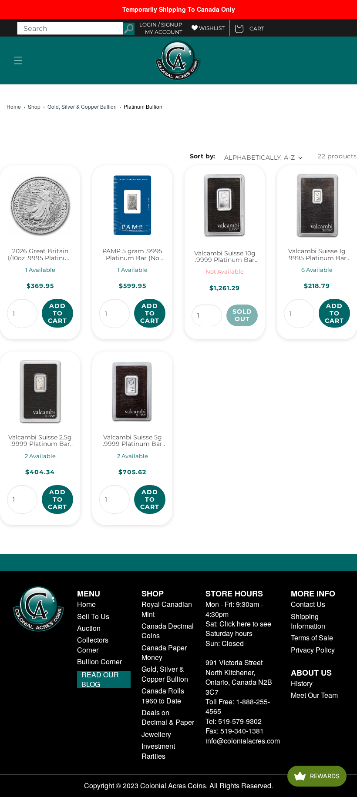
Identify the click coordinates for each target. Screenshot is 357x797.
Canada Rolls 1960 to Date (162, 695)
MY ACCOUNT (163, 32)
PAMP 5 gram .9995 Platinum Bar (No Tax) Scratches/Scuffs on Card (132, 254)
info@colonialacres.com (242, 741)
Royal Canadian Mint (166, 609)
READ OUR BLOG (100, 679)
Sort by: (203, 156)
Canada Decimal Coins (167, 630)
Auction (89, 628)
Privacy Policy (313, 650)
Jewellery (156, 734)
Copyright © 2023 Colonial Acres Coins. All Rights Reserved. (178, 785)
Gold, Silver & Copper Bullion (82, 106)
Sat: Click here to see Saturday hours (238, 628)
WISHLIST (211, 28)
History (302, 683)
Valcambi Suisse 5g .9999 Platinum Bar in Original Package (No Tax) (132, 441)
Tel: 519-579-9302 (233, 721)
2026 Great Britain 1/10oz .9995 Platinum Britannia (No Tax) (40, 254)
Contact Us (308, 604)
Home (14, 106)
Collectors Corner (92, 644)
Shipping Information (308, 621)
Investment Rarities (158, 750)
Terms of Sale (312, 638)
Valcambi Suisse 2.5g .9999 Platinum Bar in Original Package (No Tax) (40, 441)
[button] (18, 60)
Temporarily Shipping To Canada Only (178, 9)
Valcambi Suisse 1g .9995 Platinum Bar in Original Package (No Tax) (317, 254)
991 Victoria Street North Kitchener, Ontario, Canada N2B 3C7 (238, 677)
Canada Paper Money (164, 652)
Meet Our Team (314, 695)
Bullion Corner (99, 661)
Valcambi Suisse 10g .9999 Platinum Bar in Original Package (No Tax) (225, 257)
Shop (34, 106)
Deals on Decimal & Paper (167, 717)
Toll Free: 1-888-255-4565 (237, 706)
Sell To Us (93, 616)
